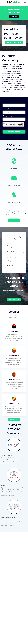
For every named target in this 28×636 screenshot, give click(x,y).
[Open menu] (25, 3)
